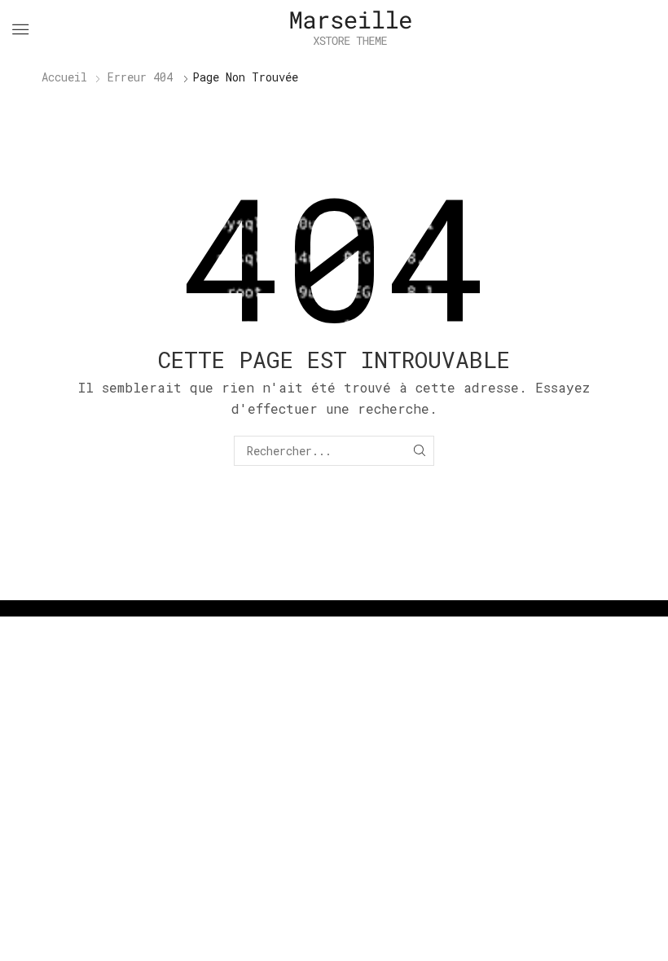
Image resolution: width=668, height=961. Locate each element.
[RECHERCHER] (419, 451)
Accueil (64, 77)
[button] (20, 29)
